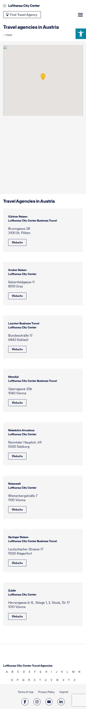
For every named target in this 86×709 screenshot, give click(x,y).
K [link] (62, 671)
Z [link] (74, 680)
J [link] (56, 671)
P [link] (17, 680)
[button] (43, 77)
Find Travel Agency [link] (23, 14)
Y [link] (69, 680)
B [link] (12, 671)
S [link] (34, 680)
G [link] (40, 671)
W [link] (57, 680)
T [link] (40, 680)
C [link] (18, 671)
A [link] (7, 671)
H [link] (46, 671)
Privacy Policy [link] (46, 692)
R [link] (29, 680)
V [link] (51, 680)
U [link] (46, 680)
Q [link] (23, 680)
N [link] (79, 671)
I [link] (51, 671)
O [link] (12, 680)
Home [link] (9, 35)
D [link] (24, 671)
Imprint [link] (63, 692)
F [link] (35, 671)
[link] (81, 34)
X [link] (63, 680)
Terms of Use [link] (25, 692)
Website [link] (17, 242)
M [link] (73, 671)
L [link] (67, 671)
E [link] (29, 671)
